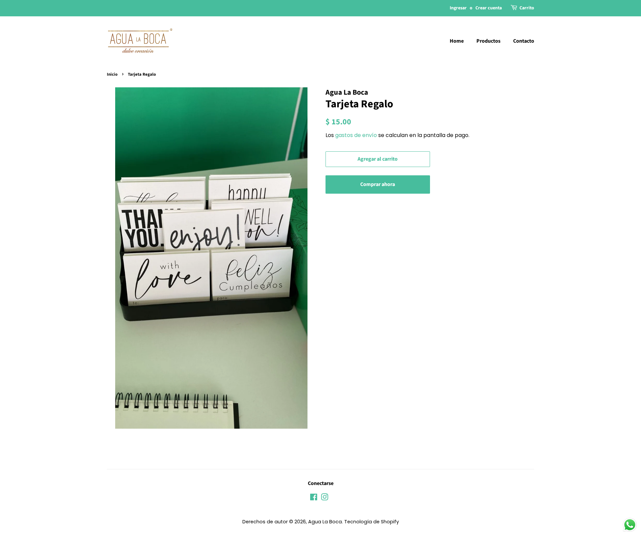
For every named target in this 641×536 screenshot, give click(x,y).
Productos (488, 41)
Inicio (112, 74)
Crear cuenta (488, 8)
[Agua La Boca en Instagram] (324, 498)
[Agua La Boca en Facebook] (313, 498)
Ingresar (458, 8)
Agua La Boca (325, 521)
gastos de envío (356, 135)
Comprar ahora (377, 184)
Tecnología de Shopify (371, 521)
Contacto (523, 41)
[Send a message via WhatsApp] (630, 525)
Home (457, 41)
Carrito (526, 8)
